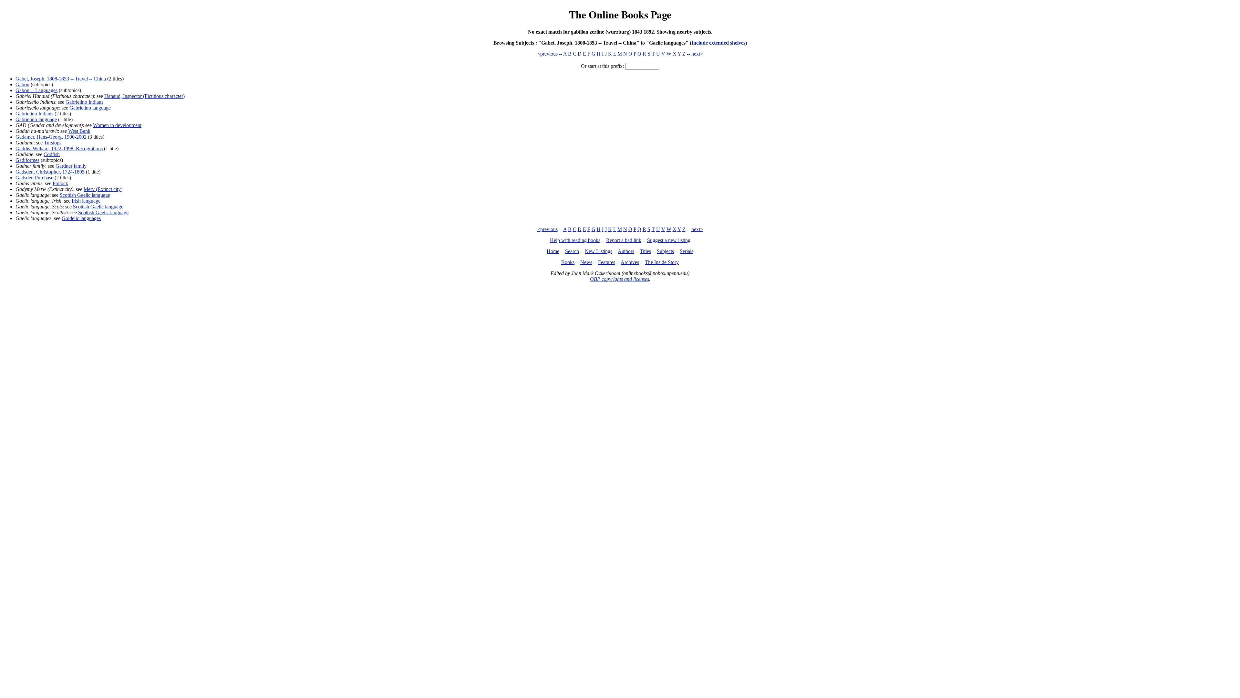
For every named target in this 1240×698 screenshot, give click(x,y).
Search (572, 251)
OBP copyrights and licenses (619, 279)
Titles (645, 251)
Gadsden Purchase (34, 177)
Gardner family (71, 166)
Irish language (86, 201)
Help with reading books (575, 240)
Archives (630, 262)
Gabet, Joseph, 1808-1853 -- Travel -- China (61, 78)
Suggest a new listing (668, 240)
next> (697, 54)
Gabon (22, 84)
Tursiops (52, 142)
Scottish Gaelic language (85, 195)
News (586, 262)
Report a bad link (623, 240)
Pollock (60, 183)
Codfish (52, 154)
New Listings (598, 251)
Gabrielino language (90, 108)
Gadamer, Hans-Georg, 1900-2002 (51, 137)
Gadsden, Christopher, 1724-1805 (50, 171)
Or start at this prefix (602, 66)
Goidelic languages (81, 218)
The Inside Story (662, 262)
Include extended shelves (718, 43)
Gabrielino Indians (84, 102)
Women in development (117, 125)
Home (553, 251)
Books (567, 262)
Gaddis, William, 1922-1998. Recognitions (59, 148)
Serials (686, 251)
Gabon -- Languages (36, 90)
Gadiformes (27, 160)
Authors (626, 251)
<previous (547, 54)
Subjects (665, 251)
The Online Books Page (620, 14)
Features (606, 262)
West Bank (79, 131)
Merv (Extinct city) (103, 189)
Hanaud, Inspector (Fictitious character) (144, 96)
